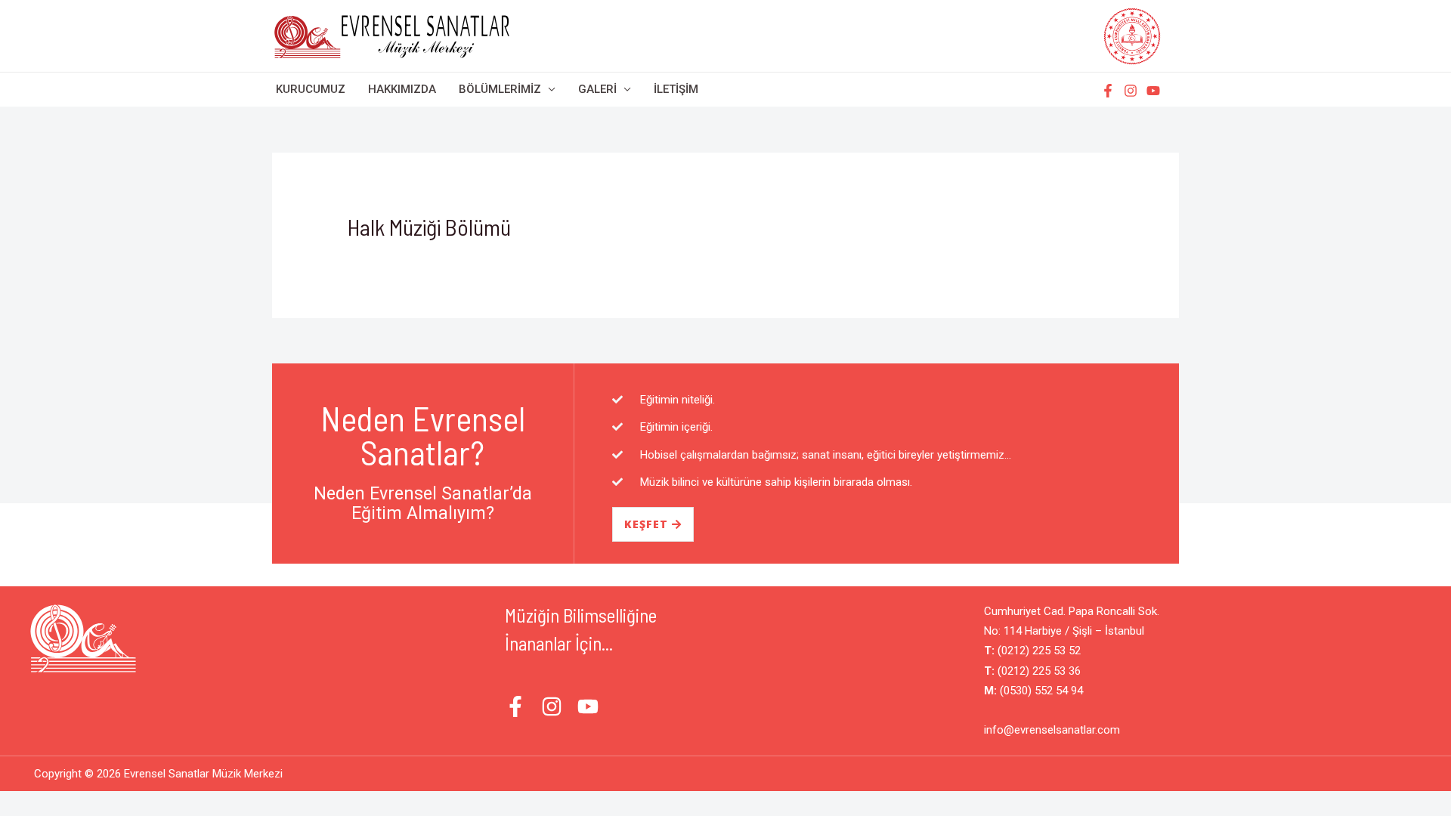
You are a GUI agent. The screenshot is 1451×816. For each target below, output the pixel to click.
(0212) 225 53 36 (1038, 671)
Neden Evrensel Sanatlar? (422, 434)
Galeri (597, 89)
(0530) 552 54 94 (1040, 690)
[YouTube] (1153, 90)
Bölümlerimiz (500, 89)
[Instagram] (1130, 90)
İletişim (676, 89)
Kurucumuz (310, 89)
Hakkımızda (402, 89)
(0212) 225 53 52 (1038, 650)
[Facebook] (1108, 90)
